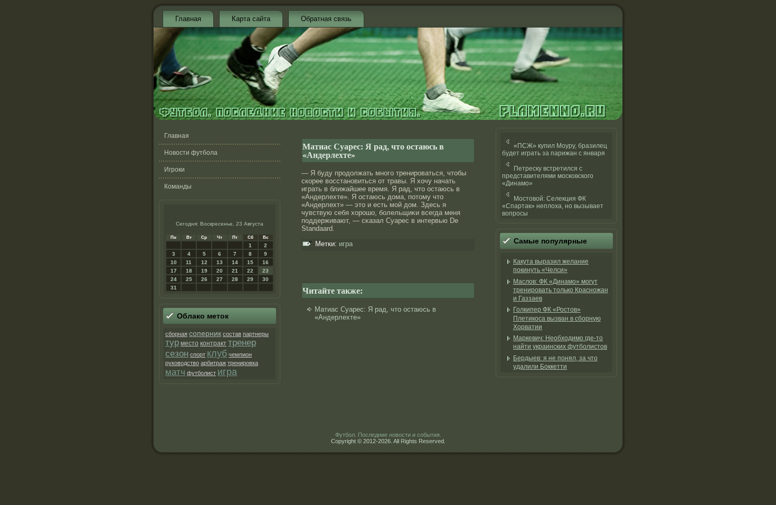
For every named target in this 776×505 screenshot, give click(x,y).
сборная (176, 334)
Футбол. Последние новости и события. (388, 435)
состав (232, 334)
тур (172, 343)
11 (189, 262)
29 (250, 279)
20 (219, 271)
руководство (182, 363)
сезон (176, 354)
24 (174, 279)
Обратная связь (326, 19)
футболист (201, 373)
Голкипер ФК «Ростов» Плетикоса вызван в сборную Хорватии (557, 318)
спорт (197, 354)
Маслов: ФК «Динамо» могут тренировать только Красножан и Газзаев (560, 290)
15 (250, 262)
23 (265, 271)
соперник (205, 334)
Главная (188, 19)
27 (219, 279)
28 (235, 279)
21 (235, 271)
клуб (217, 353)
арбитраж (213, 363)
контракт (213, 343)
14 (235, 262)
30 (265, 279)
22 (250, 271)
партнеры (256, 334)
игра (227, 372)
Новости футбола (190, 152)
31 (174, 288)
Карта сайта (251, 19)
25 (189, 279)
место (189, 343)
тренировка (243, 363)
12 (204, 262)
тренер (242, 343)
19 (204, 271)
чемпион (240, 354)
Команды (178, 186)
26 (204, 279)
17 (174, 271)
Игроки (174, 169)
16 (265, 262)
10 (174, 262)
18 (189, 271)
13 (219, 262)
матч (175, 372)
